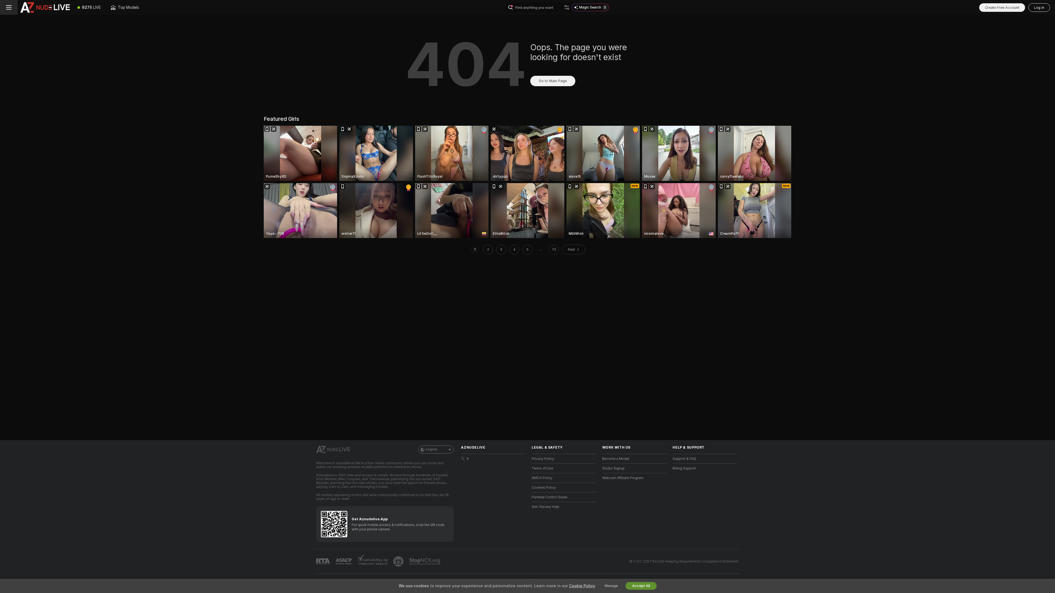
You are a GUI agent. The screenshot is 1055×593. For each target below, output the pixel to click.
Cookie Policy (582, 586)
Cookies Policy (544, 487)
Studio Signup (613, 468)
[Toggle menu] (9, 7)
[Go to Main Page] (45, 7)
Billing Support (684, 468)
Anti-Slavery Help (545, 507)
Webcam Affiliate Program (622, 478)
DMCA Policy (542, 478)
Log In (1039, 7)
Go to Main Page (553, 81)
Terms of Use (542, 468)
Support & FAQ (684, 459)
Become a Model (615, 459)
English (431, 449)
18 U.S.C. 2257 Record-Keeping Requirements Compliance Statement (683, 561)
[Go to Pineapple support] (399, 561)
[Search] (567, 7)
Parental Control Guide (549, 497)
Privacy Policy (543, 459)
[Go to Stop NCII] (425, 561)
